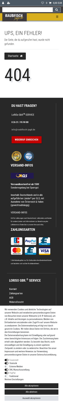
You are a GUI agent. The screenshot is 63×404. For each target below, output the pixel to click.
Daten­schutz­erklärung (46, 354)
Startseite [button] (13, 55)
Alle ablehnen (31, 392)
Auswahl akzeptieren (31, 398)
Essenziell (13, 360)
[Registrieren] (9, 3)
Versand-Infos (38, 225)
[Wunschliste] (42, 3)
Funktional (13, 376)
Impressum (9, 351)
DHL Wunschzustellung (19, 369)
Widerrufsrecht (16, 302)
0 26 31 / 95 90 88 (19, 122)
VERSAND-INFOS (22, 165)
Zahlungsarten (23, 230)
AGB (11, 297)
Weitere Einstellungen (14, 379)
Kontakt (13, 289)
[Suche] (57, 9)
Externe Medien (16, 366)
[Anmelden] (3, 3)
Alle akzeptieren (32, 385)
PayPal (12, 373)
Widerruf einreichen (26, 139)
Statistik (13, 363)
